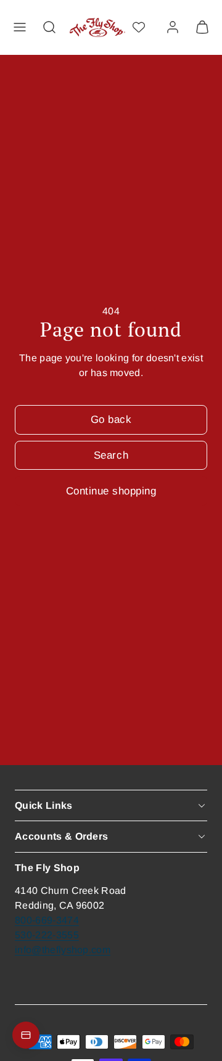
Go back (111, 419)
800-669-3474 (47, 920)
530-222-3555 (47, 935)
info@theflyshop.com (62, 949)
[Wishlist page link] (139, 27)
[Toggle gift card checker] (25, 1035)
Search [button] (111, 455)
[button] (20, 27)
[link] (172, 27)
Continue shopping (111, 491)
